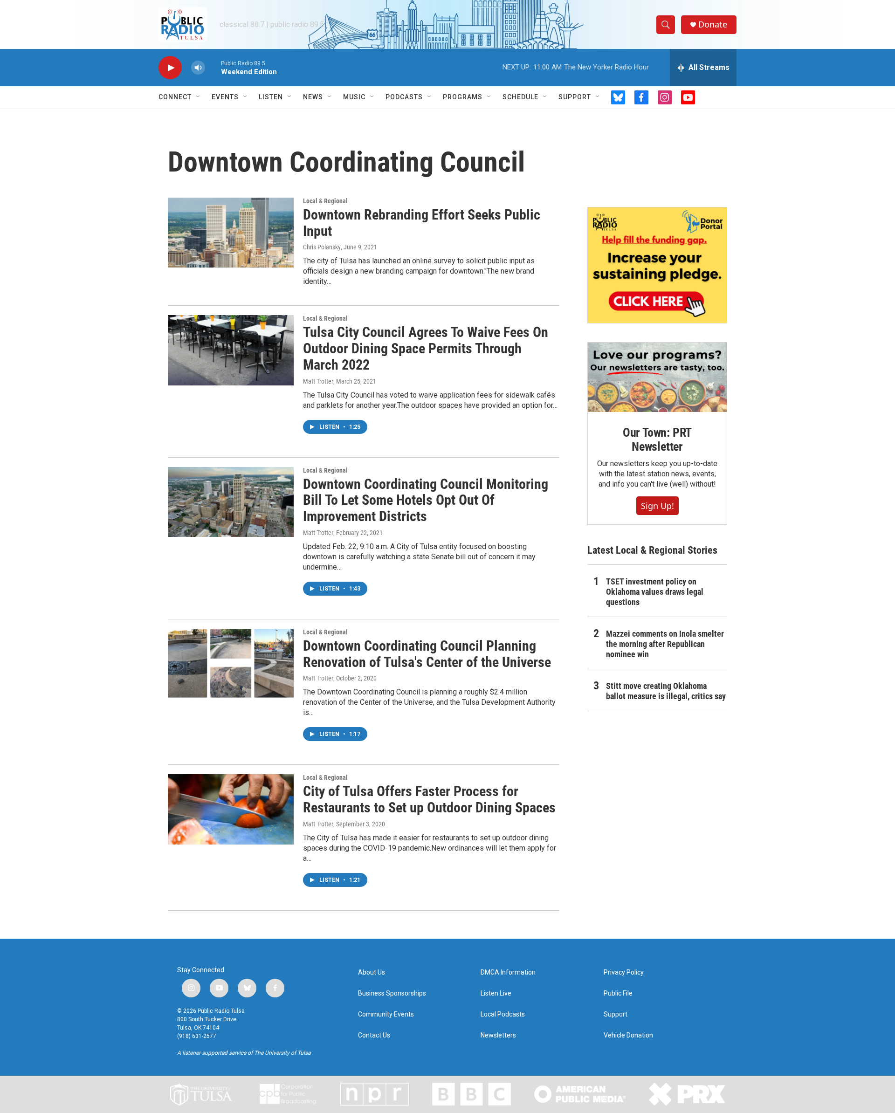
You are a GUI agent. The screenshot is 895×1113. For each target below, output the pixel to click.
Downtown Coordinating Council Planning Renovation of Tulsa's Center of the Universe (427, 654)
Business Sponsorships (392, 993)
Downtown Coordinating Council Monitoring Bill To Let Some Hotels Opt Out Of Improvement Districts (425, 500)
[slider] (213, 67)
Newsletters (498, 1035)
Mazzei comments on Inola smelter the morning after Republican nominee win (665, 644)
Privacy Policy (624, 972)
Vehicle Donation (628, 1035)
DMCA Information (508, 972)
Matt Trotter (318, 381)
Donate (712, 24)
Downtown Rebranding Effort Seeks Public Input (421, 222)
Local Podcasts (503, 1014)
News (313, 97)
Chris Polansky (322, 247)
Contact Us (374, 1035)
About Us (371, 972)
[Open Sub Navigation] (198, 97)
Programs (462, 97)
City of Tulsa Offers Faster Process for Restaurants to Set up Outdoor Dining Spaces (429, 799)
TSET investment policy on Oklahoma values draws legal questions (654, 592)
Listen (271, 97)
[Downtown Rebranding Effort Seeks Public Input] (231, 233)
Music (354, 97)
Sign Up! (657, 505)
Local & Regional (325, 201)
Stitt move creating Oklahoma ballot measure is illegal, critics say (666, 691)
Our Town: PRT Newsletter (657, 439)
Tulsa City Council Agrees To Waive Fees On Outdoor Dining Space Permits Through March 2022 (425, 348)
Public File (618, 993)
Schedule (520, 97)
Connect (175, 97)
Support (574, 97)
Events (225, 97)
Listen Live (496, 993)
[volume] (198, 67)
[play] (170, 67)
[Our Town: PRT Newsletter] (657, 377)
